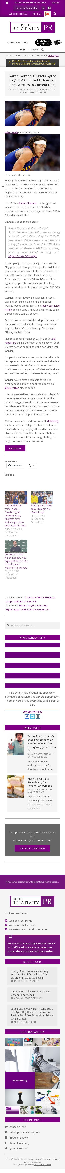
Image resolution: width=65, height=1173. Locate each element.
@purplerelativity (19, 1143)
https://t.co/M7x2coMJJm (22, 256)
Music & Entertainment (26, 981)
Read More (15, 448)
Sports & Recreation (34, 92)
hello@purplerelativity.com (25, 1132)
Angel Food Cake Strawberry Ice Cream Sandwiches (40, 782)
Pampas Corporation (42, 1164)
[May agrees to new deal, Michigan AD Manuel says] (42, 497)
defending (53, 421)
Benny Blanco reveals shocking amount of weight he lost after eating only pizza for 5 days (42, 743)
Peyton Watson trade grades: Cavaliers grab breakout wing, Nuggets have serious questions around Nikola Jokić (15, 515)
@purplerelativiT (19, 1148)
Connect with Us (32, 711)
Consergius (53, 55)
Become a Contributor (32, 848)
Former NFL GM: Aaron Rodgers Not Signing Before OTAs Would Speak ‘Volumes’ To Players (16, 561)
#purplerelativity (19, 1137)
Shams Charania (27, 203)
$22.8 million (12, 387)
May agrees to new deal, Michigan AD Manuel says (41, 509)
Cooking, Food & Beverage (28, 998)
